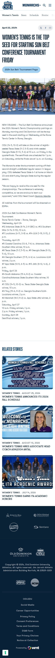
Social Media (27, 605)
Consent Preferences (27, 621)
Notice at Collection (27, 640)
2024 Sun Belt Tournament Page (22, 70)
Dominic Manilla (42, 196)
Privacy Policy (27, 616)
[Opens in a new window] (20, 582)
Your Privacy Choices (27, 635)
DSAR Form (27, 631)
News (23, 15)
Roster (45, 15)
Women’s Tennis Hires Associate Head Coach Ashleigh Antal (26, 448)
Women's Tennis (11, 393)
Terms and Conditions (27, 626)
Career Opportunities (27, 610)
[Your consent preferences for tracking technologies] (5, 653)
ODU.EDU (27, 599)
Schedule (34, 15)
